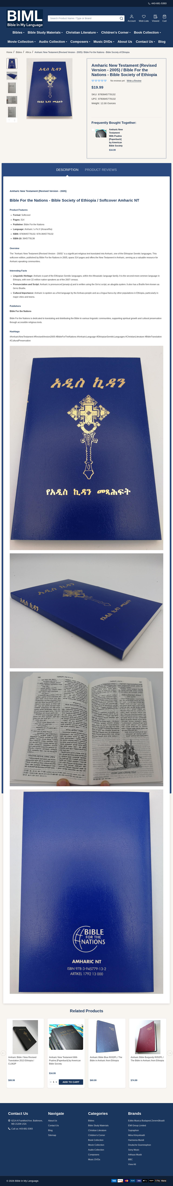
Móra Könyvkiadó (136, 1135)
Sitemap (52, 1135)
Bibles (17, 32)
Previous (9, 120)
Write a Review (134, 81)
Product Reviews (101, 170)
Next (14, 120)
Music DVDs (103, 41)
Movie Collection (21, 41)
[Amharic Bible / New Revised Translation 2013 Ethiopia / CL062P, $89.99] (25, 1037)
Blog (162, 41)
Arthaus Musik (135, 1154)
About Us (125, 41)
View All (132, 1164)
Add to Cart (71, 1082)
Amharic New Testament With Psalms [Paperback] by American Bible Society (65, 1060)
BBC (130, 1159)
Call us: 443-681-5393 (22, 1129)
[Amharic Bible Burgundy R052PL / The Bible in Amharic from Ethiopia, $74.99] (148, 1037)
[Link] (24, 18)
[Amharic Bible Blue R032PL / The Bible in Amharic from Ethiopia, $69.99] (107, 1037)
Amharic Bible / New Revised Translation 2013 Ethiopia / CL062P (22, 1060)
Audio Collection (52, 41)
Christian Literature (81, 32)
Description (67, 170)
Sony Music (133, 1150)
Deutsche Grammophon (139, 1145)
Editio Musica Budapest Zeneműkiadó (146, 1121)
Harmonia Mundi (136, 1140)
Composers (79, 41)
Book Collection (146, 32)
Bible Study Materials (44, 32)
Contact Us (144, 41)
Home (9, 52)
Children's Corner (115, 32)
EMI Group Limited (137, 1125)
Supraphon (133, 1130)
